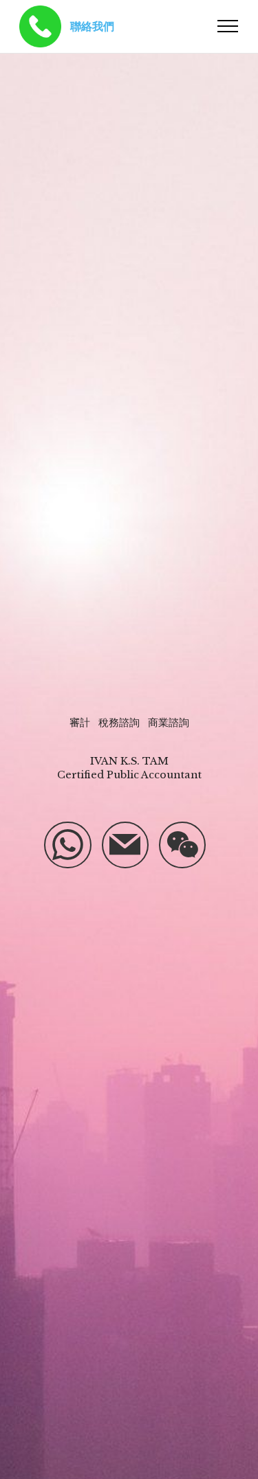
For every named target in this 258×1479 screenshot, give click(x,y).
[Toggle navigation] (228, 26)
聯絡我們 (92, 26)
